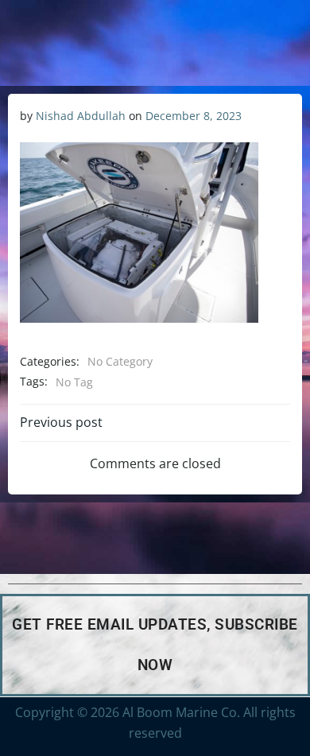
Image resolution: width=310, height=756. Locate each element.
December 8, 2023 (193, 115)
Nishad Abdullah (81, 115)
